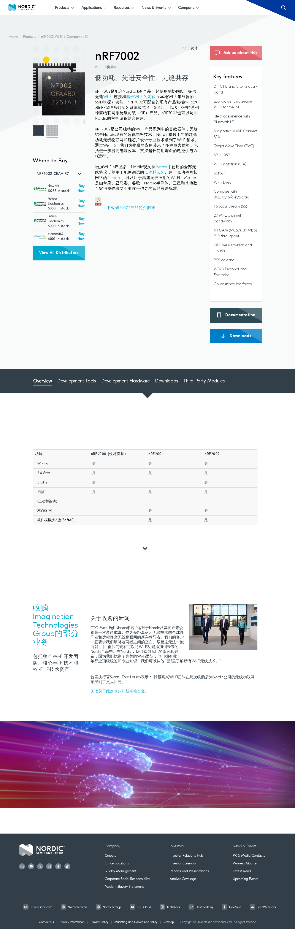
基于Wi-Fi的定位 (141, 97)
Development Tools (76, 381)
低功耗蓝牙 (154, 173)
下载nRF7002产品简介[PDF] (126, 208)
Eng (183, 48)
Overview (42, 381)
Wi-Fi (108, 97)
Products (29, 37)
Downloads (239, 336)
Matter (161, 167)
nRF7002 (212, 454)
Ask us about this (239, 53)
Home (13, 37)
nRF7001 (156, 454)
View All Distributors (59, 253)
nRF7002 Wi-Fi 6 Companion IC (64, 37)
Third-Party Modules (204, 381)
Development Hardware (125, 381)
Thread (113, 178)
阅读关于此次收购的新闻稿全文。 (119, 692)
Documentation (239, 315)
